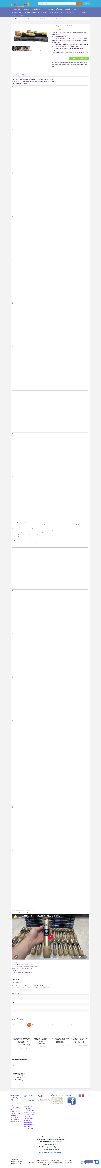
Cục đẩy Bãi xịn (35, 18)
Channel (79, 64)
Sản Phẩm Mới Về (37, 9)
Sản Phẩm (29, 18)
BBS (65, 64)
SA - (55, 66)
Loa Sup (43, 12)
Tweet (53, 69)
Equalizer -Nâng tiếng (56, 12)
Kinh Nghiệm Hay (29, 1125)
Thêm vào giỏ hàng (79, 58)
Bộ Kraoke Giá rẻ (15, 1108)
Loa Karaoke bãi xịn (32, 12)
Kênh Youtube (59, 18)
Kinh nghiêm (14, 1118)
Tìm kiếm (79, 3)
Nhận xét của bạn (16, 993)
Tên (13, 1002)
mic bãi (82, 64)
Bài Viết (83, 12)
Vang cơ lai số (14, 1121)
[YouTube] (83, 1095)
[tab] (15, 75)
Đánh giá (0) (23, 74)
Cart (87, 3)
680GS (60, 64)
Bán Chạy (59, 9)
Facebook (66, 18)
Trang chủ (16, 9)
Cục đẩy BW (14, 1112)
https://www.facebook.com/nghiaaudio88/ (28, 966)
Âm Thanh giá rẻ (71, 12)
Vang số (76, 9)
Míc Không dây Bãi (19, 21)
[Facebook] (80, 1095)
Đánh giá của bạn (16, 990)
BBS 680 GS (74, 64)
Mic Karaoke (64, 62)
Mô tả (15, 74)
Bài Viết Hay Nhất (16, 1098)
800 (63, 64)
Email (13, 1008)
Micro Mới (78, 62)
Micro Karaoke (17, 12)
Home (11, 21)
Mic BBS (59, 62)
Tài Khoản (50, 9)
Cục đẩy (68, 9)
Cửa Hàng (26, 9)
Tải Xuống (13, 1120)
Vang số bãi (52, 18)
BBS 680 (69, 64)
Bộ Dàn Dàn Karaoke (19, 15)
